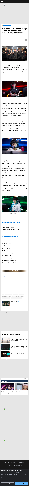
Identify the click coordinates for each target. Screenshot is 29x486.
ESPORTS (11, 294)
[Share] (9, 40)
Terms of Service (21, 462)
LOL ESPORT (22, 296)
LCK (12, 296)
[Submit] (14, 40)
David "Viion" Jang (14, 301)
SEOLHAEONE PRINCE (5, 297)
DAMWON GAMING (4, 296)
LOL (18, 296)
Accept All (21, 483)
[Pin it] (20, 40)
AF (17, 294)
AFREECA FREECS (21, 294)
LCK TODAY (15, 296)
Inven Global (7, 1)
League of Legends (19, 297)
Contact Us (13, 462)
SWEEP (12, 297)
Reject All (8, 483)
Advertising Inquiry (18, 465)
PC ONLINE (14, 294)
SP (9, 297)
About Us (7, 462)
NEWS (3, 294)
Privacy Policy (9, 465)
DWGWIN (10, 296)
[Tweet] (3, 40)
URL (26, 40)
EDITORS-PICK (7, 294)
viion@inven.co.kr (15, 302)
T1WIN (15, 297)
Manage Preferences (5, 480)
